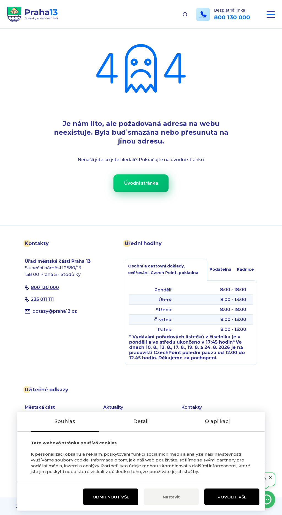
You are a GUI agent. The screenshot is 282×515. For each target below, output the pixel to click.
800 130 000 (232, 17)
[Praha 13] (32, 14)
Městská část (40, 407)
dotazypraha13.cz (54, 311)
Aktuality (113, 407)
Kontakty (191, 407)
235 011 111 (42, 299)
